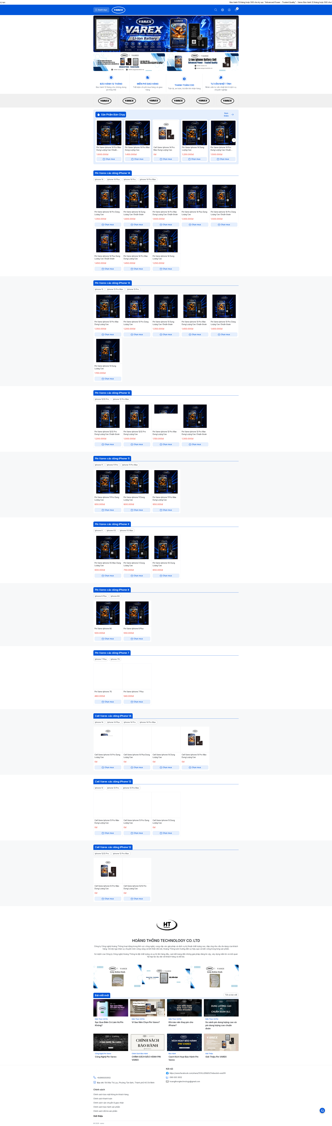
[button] (99, 179)
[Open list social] (322, 1110)
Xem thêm (226, 114)
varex (102, 1123)
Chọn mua (110, 159)
